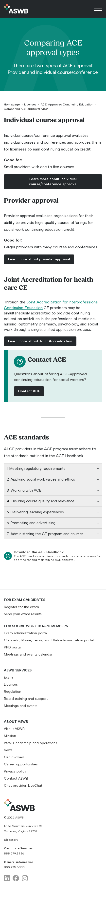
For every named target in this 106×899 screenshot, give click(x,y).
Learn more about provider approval (39, 259)
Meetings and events (20, 706)
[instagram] (25, 878)
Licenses (30, 104)
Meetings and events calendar (28, 654)
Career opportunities (21, 764)
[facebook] (16, 878)
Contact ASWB (16, 778)
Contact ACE (29, 391)
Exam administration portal (26, 633)
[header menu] (98, 9)
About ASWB (14, 729)
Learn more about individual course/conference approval (53, 181)
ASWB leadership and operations (30, 743)
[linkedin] (7, 878)
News (8, 750)
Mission (10, 736)
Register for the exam (21, 607)
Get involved (14, 757)
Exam (8, 677)
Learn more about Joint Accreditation (40, 341)
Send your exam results (23, 614)
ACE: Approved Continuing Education (67, 104)
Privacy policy (15, 771)
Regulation (12, 692)
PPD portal (12, 647)
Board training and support (26, 699)
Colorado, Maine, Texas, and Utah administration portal (49, 640)
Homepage (12, 104)
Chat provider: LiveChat (23, 786)
